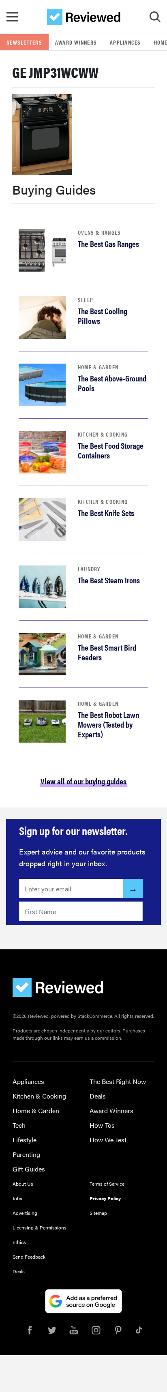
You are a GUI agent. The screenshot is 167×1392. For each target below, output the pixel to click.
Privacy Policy (105, 1198)
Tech (19, 1125)
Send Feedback (29, 1256)
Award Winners (76, 42)
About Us (23, 1183)
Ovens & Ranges (99, 232)
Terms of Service (107, 1183)
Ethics (19, 1242)
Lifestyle (24, 1139)
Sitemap (98, 1212)
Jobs (17, 1198)
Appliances (125, 42)
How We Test (108, 1139)
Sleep (85, 299)
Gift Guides (29, 1169)
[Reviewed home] (83, 17)
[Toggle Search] (155, 17)
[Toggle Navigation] (12, 17)
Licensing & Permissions (39, 1227)
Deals (98, 1096)
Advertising (25, 1212)
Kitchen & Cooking (103, 434)
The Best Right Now (118, 1081)
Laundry (89, 568)
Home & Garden (98, 367)
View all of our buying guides (83, 781)
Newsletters (24, 42)
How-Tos (102, 1125)
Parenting (26, 1154)
